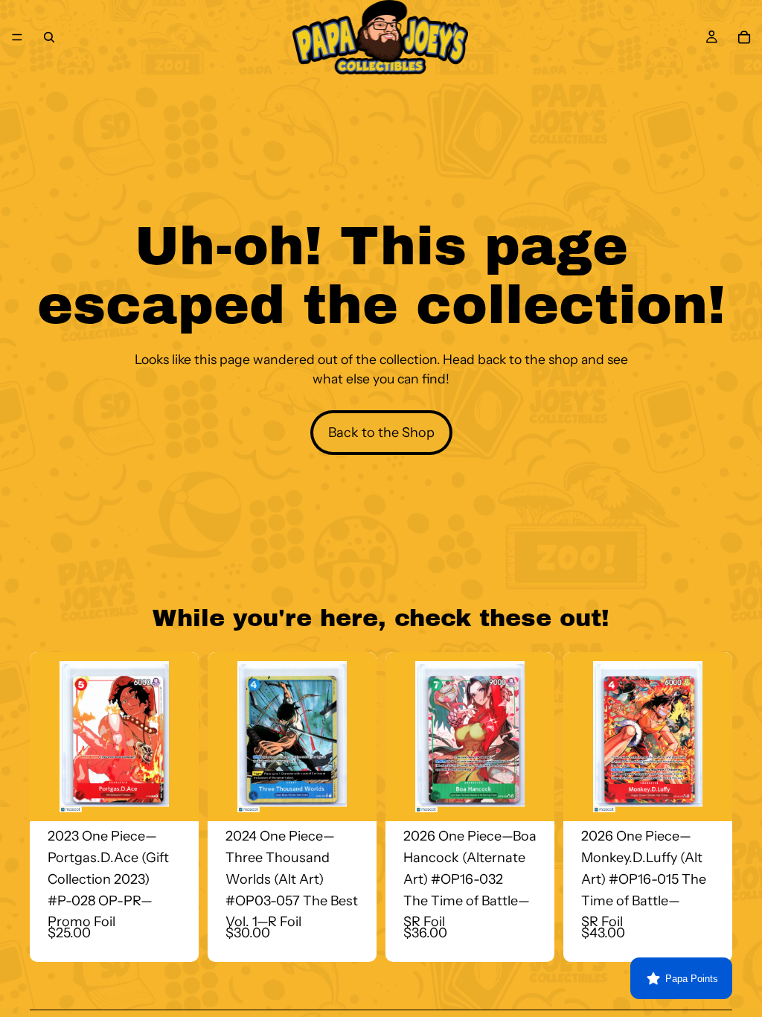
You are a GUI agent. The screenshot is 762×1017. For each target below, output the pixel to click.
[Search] (49, 37)
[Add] (175, 798)
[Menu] (17, 37)
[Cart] (744, 37)
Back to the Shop (381, 432)
